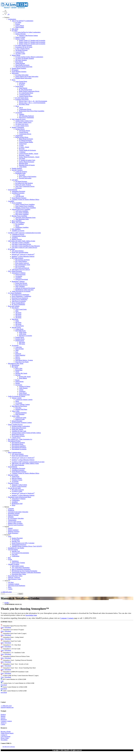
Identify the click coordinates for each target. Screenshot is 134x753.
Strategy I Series (20, 39)
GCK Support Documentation (20, 552)
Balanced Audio (20, 419)
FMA (17, 311)
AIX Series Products (18, 250)
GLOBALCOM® (17, 491)
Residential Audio (20, 173)
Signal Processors (20, 274)
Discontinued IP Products (19, 447)
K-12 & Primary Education (16, 518)
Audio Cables (16, 416)
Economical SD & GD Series (23, 47)
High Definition (19, 414)
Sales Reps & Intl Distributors (16, 585)
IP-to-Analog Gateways (22, 263)
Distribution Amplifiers (22, 227)
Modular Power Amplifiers (19, 216)
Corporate (11, 508)
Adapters (21, 114)
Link (2, 681)
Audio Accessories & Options (16, 396)
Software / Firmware (14, 577)
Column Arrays (16, 437)
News (9, 587)
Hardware (18, 353)
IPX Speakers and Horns (22, 259)
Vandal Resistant (20, 63)
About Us (3, 722)
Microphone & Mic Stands (15, 363)
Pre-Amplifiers (19, 224)
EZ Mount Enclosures (25, 140)
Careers (10, 589)
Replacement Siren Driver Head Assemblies (31, 111)
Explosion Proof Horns (22, 99)
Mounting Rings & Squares (27, 165)
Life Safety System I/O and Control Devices (24, 247)
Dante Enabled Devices (15, 424)
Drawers (17, 358)
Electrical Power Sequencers (20, 298)
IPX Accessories (20, 266)
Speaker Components (18, 127)
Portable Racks (19, 337)
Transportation (12, 520)
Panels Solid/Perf (20, 355)
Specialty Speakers (17, 170)
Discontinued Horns (17, 444)
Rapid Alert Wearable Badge (20, 252)
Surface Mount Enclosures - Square (29, 157)
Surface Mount (19, 25)
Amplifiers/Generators (18, 193)
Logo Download (5, 736)
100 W (21, 107)
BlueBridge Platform (18, 281)
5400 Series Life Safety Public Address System (21, 241)
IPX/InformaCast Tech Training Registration (24, 571)
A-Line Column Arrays (22, 125)
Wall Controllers (20, 286)
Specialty (18, 375)
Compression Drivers (25, 109)
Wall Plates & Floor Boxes (19, 406)
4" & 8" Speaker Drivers (22, 48)
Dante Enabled (19, 27)
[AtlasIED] (14, 7)
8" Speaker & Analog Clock (27, 160)
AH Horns (22, 83)
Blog (9, 557)
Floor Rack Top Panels (22, 362)
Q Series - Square (24, 147)
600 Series (18, 322)
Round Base (18, 370)
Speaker (17, 383)
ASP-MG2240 (19, 196)
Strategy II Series (20, 37)
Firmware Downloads (21, 279)
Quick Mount (23, 393)
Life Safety (15, 180)
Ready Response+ (13, 533)
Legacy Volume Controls (22, 404)
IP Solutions (11, 249)
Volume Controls (16, 398)
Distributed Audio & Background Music (19, 497)
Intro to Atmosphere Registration (21, 569)
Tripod (17, 371)
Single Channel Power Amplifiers (25, 204)
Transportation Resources (19, 544)
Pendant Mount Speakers (19, 68)
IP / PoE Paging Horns (25, 89)
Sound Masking (12, 189)
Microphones (15, 365)
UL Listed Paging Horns (26, 93)
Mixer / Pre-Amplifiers (18, 222)
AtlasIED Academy (13, 564)
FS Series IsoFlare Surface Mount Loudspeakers (29, 57)
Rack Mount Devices (21, 284)
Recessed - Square (24, 155)
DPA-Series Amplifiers (22, 214)
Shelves (17, 357)
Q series (21, 145)
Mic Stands (15, 366)
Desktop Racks (19, 340)
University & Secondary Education (18, 511)
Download (8, 627)
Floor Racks (15, 307)
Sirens (17, 106)
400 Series (22, 342)
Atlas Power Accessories (19, 301)
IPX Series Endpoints (18, 465)
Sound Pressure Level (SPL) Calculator (23, 543)
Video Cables (15, 411)
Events (10, 559)
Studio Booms (19, 381)
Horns (13, 80)
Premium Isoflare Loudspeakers (21, 426)
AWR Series (22, 334)
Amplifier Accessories (18, 230)
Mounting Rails (23, 163)
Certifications (15, 556)
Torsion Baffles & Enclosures (27, 150)
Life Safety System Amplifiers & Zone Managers (26, 246)
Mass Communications (14, 452)
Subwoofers (15, 73)
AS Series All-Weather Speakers (24, 58)
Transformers (19, 135)
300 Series (18, 324)
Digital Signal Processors (19, 428)
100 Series (18, 317)
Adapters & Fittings (24, 386)
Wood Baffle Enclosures (22, 65)
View (2, 627)
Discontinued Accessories (19, 449)
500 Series (18, 314)
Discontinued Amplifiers (19, 446)
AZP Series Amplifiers (21, 211)
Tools (9, 536)
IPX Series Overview (18, 489)
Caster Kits (18, 347)
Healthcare (11, 510)
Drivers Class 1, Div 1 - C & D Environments (32, 102)
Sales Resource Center (14, 579)
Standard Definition (21, 412)
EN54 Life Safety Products (23, 184)
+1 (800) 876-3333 (6, 592)
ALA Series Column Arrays (23, 122)
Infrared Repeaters (17, 421)
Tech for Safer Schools (14, 521)
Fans (16, 352)
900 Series (22, 343)
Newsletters (4, 740)
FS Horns (22, 84)
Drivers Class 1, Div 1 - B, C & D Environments (33, 101)
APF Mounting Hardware (26, 116)
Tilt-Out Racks (19, 325)
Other (17, 350)
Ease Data (15, 554)
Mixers (17, 225)
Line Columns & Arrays (19, 119)
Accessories (18, 112)
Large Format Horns (21, 81)
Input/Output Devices (18, 434)
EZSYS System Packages (19, 486)
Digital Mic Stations (17, 429)
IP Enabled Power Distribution (20, 294)
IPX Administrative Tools (22, 264)
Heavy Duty (18, 368)
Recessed (21, 148)
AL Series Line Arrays (21, 124)
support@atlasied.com (7, 707)
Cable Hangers (23, 388)
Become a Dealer (6, 731)
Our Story (11, 582)
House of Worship (13, 515)
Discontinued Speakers (18, 442)
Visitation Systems (17, 480)
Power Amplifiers (17, 203)
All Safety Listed (20, 53)
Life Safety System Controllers (20, 242)
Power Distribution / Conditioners (21, 296)
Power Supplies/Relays (18, 302)
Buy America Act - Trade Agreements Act (20, 439)
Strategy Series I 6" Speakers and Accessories (32, 42)
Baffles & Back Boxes (21, 137)
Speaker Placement (17, 538)
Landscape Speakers (21, 171)
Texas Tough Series (21, 309)
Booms (17, 380)
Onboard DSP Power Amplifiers (21, 209)
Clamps (21, 389)
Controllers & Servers (18, 234)
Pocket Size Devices (21, 283)
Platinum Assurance (13, 531)
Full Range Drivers (24, 130)
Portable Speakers (17, 168)
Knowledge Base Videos (19, 574)
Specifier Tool (16, 541)
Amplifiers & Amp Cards (19, 431)
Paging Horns (19, 86)
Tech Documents (13, 549)
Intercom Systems (13, 475)
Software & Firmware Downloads (25, 288)
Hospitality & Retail (14, 513)
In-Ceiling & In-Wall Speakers (24, 183)
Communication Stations (19, 236)
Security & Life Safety (14, 488)
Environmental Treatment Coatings (22, 422)
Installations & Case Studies (16, 548)
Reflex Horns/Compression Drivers (29, 91)
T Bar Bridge (23, 166)
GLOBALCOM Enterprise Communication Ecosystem (24, 232)
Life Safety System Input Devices (21, 244)
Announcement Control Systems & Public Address (26, 432)
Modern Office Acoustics (15, 523)
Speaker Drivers (20, 129)
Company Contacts (67, 618)
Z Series (17, 194)
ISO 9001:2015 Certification (9, 746)
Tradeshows (15, 561)
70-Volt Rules (16, 539)
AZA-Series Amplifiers (22, 212)
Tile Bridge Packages (21, 50)
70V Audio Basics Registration (21, 567)
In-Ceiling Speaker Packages (23, 45)
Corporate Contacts (13, 584)
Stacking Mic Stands (21, 373)
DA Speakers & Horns (18, 436)
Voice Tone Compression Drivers (24, 186)
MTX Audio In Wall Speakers (27, 176)
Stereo (17, 401)
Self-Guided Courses (18, 566)
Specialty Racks (16, 327)
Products (3, 714)
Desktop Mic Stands (25, 376)
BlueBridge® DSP (17, 503)
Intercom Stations (17, 478)
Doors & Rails (19, 348)
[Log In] (5, 11)
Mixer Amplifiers (17, 221)
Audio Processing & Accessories (21, 291)
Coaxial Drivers (19, 52)
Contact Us (4, 735)
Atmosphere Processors (18, 191)
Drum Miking (23, 378)
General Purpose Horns (25, 96)
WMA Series (22, 332)
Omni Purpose (23, 88)
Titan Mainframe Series (22, 219)
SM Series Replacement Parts (23, 66)
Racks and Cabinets (13, 306)
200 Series (18, 316)
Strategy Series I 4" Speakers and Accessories (32, 40)
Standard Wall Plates (21, 409)
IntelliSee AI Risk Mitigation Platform (23, 256)
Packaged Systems (13, 483)
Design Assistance (13, 530)
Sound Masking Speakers (19, 71)
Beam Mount (19, 61)
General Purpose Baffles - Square (28, 153)
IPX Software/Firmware (22, 268)
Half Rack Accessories (25, 335)
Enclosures (18, 188)
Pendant (17, 24)
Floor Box (18, 407)
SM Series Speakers (21, 60)
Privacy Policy (5, 738)
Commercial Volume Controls (23, 399)
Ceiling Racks (19, 329)
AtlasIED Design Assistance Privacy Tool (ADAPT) (27, 546)
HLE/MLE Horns (24, 104)
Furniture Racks (20, 339)
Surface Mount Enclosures (26, 162)
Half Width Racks (20, 330)
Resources (4, 719)
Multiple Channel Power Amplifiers (25, 207)
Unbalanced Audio (20, 417)
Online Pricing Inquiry (7, 733)
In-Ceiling (18, 22)
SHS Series (15, 29)
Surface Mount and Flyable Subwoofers (26, 76)
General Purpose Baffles (26, 142)
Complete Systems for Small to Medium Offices (25, 199)
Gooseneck (22, 391)
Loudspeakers (12, 19)
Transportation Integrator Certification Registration (26, 572)
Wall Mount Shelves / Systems (24, 360)
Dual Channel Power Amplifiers (24, 206)
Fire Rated (22, 158)
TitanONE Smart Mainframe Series (25, 217)
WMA (17, 321)
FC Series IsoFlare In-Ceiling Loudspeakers (28, 32)
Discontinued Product (14, 441)
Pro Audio (22, 175)
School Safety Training (18, 562)
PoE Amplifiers (16, 229)
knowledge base (31, 615)
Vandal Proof (23, 143)
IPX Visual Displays (21, 261)
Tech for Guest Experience (15, 525)
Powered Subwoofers (25, 178)
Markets (3, 716)
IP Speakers (15, 70)
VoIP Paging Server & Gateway (21, 269)
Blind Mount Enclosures (26, 139)
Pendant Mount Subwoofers (23, 78)
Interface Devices (17, 239)
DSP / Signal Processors (15, 271)
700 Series (18, 312)
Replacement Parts (24, 394)
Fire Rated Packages (21, 181)
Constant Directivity (25, 94)
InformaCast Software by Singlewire (23, 254)
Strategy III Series (20, 34)
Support (10, 528)
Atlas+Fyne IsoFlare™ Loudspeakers (22, 21)
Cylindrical (22, 152)
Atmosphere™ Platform (18, 273)
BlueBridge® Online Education (24, 289)
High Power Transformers (26, 117)
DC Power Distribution (18, 304)
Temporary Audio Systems (19, 485)
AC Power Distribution (14, 293)
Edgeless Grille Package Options (28, 35)
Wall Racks (15, 319)
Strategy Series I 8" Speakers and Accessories (32, 43)
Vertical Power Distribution (19, 299)
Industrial (10, 516)
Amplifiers (11, 201)
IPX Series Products (17, 258)
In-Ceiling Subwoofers (21, 75)
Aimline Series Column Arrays (24, 121)
